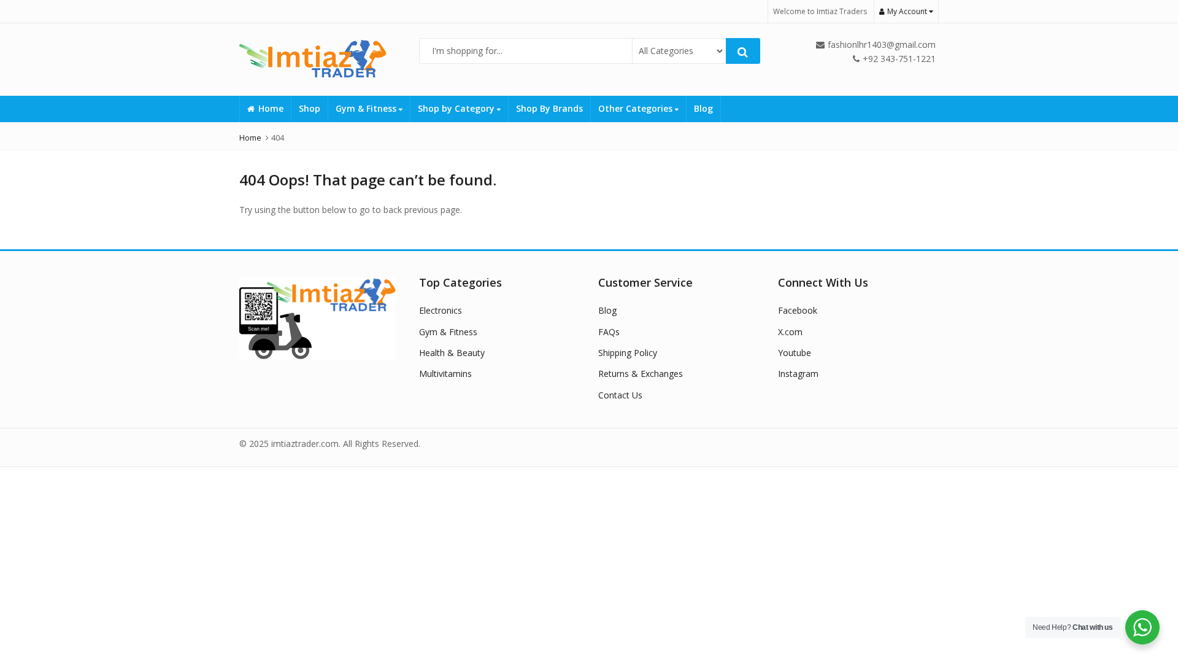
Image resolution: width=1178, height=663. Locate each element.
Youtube (794, 353)
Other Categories (636, 108)
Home (270, 108)
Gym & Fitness (367, 108)
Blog (703, 108)
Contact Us (620, 395)
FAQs (609, 332)
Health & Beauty (452, 353)
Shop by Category (457, 108)
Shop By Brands (549, 108)
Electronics (440, 310)
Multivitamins (445, 373)
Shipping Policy (627, 353)
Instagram (798, 373)
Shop (309, 108)
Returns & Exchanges (640, 373)
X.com (790, 332)
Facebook (797, 310)
